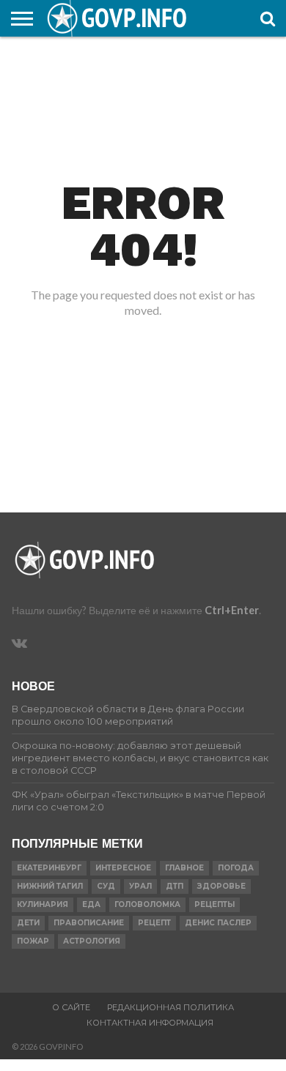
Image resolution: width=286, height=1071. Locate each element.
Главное (184, 868)
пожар (33, 941)
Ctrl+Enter (232, 610)
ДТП (174, 886)
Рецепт (154, 923)
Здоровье (221, 886)
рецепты (214, 904)
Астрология (91, 941)
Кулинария (42, 904)
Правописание (89, 923)
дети (28, 923)
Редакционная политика (170, 1007)
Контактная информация (150, 1023)
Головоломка (147, 904)
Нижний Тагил (50, 886)
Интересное (123, 868)
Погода (236, 868)
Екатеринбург (49, 868)
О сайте (71, 1007)
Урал (140, 886)
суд (106, 886)
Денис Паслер (218, 923)
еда (91, 904)
